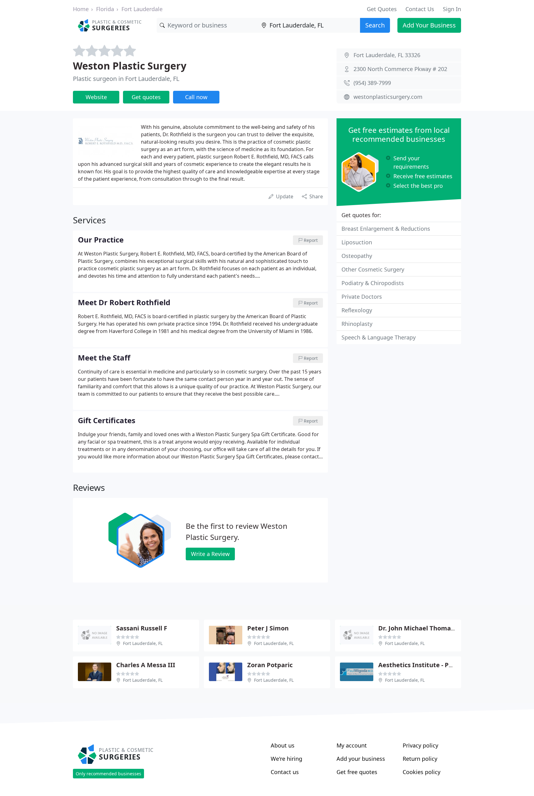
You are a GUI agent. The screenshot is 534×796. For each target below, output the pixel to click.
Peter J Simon (268, 628)
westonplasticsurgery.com (388, 96)
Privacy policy (420, 745)
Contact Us (419, 9)
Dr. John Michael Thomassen (421, 628)
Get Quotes (382, 9)
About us (283, 745)
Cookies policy (421, 772)
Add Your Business (429, 25)
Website (96, 97)
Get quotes (146, 97)
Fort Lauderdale (142, 9)
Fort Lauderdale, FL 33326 (387, 55)
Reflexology (356, 310)
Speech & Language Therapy (378, 337)
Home (81, 9)
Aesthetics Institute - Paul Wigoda (430, 665)
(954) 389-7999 (372, 82)
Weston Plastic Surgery (129, 65)
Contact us (285, 772)
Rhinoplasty (356, 323)
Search (375, 25)
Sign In (452, 9)
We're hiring (286, 758)
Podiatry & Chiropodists (372, 283)
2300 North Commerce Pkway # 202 (400, 69)
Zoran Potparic (270, 665)
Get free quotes (357, 772)
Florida (105, 9)
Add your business (361, 758)
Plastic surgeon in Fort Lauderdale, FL (126, 78)
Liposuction (356, 242)
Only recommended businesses (108, 774)
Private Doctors (361, 296)
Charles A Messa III (145, 665)
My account (352, 745)
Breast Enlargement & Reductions (385, 228)
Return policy (420, 758)
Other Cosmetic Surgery (372, 269)
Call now (196, 97)
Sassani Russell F (141, 628)
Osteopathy (356, 255)
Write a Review (210, 554)
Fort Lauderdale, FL (143, 643)
